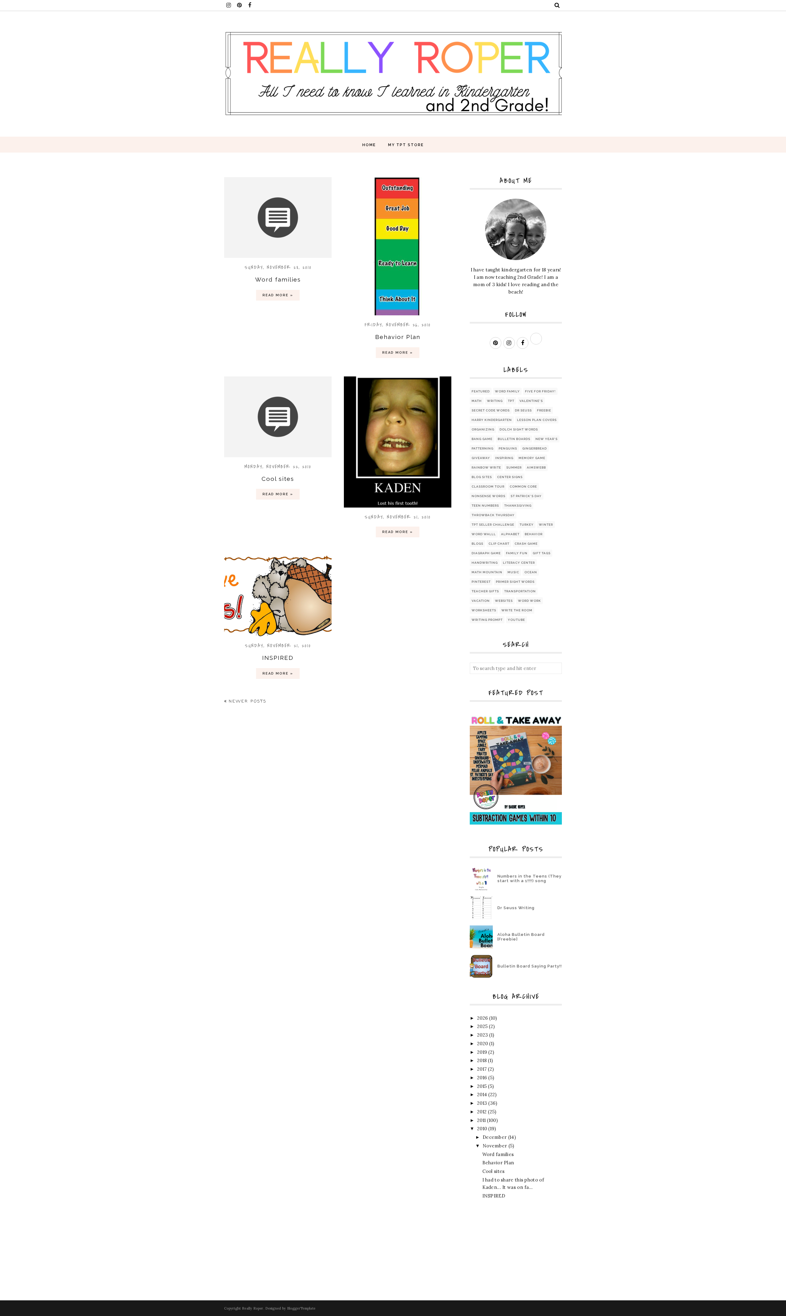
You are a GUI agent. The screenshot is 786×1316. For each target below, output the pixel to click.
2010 (482, 1128)
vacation (481, 600)
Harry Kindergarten (492, 420)
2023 (482, 1035)
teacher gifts (485, 591)
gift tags (542, 553)
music (513, 572)
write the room (516, 610)
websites (504, 600)
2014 (482, 1094)
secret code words (491, 410)
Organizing (483, 429)
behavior (534, 534)
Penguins (508, 448)
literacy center (519, 562)
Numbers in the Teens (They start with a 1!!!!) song (529, 878)
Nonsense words (488, 496)
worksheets (484, 610)
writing (495, 401)
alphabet (510, 534)
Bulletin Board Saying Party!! (529, 966)
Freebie (544, 410)
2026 (482, 1018)
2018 (482, 1060)
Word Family (507, 391)
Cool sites (278, 478)
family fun (516, 553)
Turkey (526, 524)
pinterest (481, 581)
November (495, 1146)
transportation (520, 591)
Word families (278, 279)
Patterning (482, 448)
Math (477, 401)
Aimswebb (536, 467)
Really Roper (252, 1308)
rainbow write (486, 467)
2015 (482, 1086)
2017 (482, 1069)
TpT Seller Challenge (493, 524)
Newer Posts (248, 701)
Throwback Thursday (493, 515)
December (495, 1137)
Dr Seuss (523, 410)
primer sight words (515, 581)
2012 (482, 1112)
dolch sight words (519, 429)
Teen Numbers (485, 505)
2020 (482, 1043)
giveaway (481, 458)
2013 (482, 1103)
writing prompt (487, 619)
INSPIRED (278, 657)
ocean (530, 572)
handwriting (485, 562)
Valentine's (531, 401)
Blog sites (482, 477)
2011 (481, 1120)
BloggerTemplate (301, 1308)
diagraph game (486, 553)
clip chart (498, 543)
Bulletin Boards (514, 439)
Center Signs (510, 477)
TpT (511, 401)
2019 (482, 1052)
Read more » (278, 295)
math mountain (487, 572)
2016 (482, 1077)
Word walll (484, 534)
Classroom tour (488, 486)
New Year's (546, 439)
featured (481, 391)
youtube (516, 619)
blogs (477, 543)
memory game (532, 458)
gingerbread (534, 448)
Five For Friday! (540, 391)
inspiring (504, 458)
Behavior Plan (397, 336)
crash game (526, 543)
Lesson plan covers (537, 420)
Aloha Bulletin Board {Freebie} (521, 936)
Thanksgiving (517, 505)
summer (514, 467)
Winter (546, 524)
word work (529, 600)
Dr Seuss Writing (516, 907)
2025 (482, 1026)
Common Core (523, 486)
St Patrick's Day (526, 496)
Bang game (482, 439)
